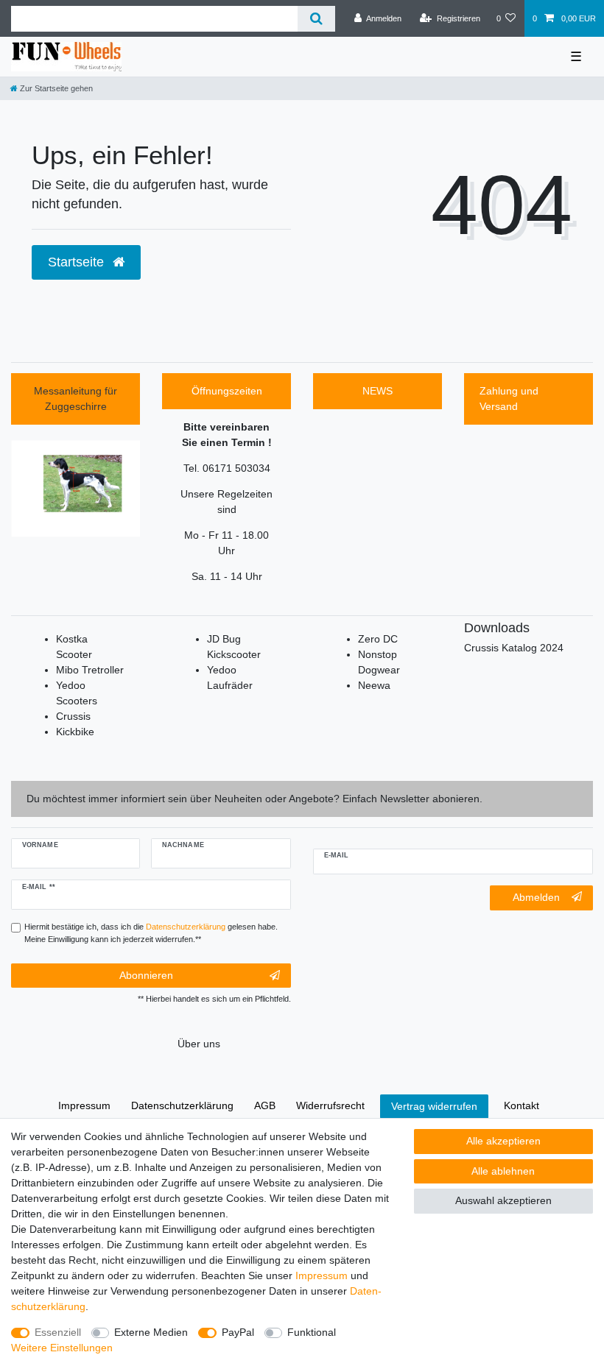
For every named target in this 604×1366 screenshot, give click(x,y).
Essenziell (58, 1332)
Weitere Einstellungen (62, 1347)
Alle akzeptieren (503, 1141)
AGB (264, 1105)
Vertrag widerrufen (434, 1106)
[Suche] (316, 19)
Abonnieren (146, 975)
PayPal (238, 1332)
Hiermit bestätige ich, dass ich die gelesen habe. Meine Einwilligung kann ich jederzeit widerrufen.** (151, 933)
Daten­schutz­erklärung (182, 1105)
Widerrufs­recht (330, 1105)
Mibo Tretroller (90, 670)
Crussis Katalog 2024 (513, 648)
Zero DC (378, 639)
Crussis (73, 716)
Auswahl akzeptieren (503, 1200)
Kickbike (75, 731)
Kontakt (521, 1105)
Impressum (321, 1275)
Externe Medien (151, 1332)
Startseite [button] (78, 262)
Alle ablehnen (503, 1171)
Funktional (311, 1332)
